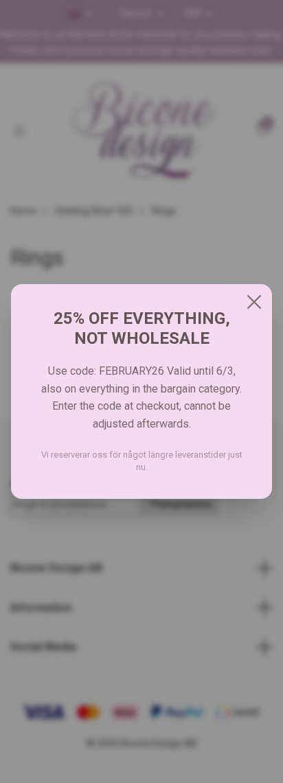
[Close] (254, 302)
